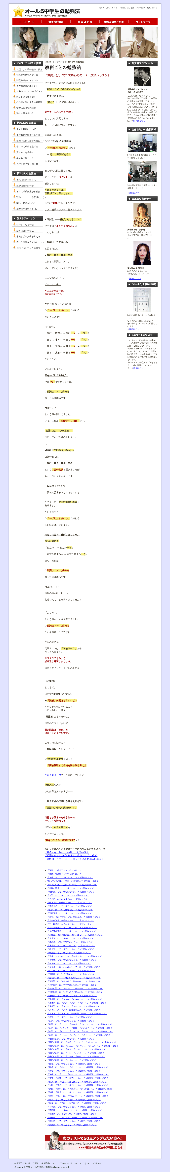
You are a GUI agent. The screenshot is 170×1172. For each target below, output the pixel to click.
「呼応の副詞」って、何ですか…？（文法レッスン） (71, 1039)
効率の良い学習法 (25, 230)
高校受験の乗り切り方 (27, 164)
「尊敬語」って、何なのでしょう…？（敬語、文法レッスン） (75, 1110)
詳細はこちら (135, 193)
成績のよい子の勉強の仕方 (29, 69)
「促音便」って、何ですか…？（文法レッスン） (69, 963)
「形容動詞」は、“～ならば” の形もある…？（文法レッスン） (75, 988)
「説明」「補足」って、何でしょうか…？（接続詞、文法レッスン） (78, 1092)
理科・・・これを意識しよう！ (31, 197)
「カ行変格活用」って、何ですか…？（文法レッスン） (72, 927)
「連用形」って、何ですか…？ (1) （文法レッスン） (71, 942)
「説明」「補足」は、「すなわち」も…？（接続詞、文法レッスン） (78, 1096)
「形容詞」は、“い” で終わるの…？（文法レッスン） (71, 974)
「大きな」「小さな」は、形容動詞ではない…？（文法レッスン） (77, 1013)
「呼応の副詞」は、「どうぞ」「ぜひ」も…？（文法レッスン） (76, 1056)
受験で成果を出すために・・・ (31, 141)
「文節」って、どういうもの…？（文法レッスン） (70, 877)
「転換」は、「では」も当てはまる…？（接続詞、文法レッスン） (77, 1103)
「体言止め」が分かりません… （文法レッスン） (69, 902)
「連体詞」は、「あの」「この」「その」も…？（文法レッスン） (77, 1003)
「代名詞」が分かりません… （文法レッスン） (68, 899)
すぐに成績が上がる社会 (28, 191)
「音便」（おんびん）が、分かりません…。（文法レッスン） (75, 956)
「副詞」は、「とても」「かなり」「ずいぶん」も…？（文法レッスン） (80, 1024)
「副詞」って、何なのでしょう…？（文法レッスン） (71, 1021)
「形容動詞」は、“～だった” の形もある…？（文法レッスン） (75, 992)
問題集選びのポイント (27, 80)
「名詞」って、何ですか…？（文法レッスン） (68, 895)
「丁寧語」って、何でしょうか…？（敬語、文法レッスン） (74, 1107)
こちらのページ (53, 775)
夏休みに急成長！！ (26, 152)
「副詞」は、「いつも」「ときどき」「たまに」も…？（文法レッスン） (80, 1031)
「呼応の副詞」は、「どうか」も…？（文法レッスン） (72, 1060)
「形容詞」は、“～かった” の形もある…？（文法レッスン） (74, 981)
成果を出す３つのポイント (29, 91)
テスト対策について (26, 129)
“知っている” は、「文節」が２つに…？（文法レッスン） (73, 881)
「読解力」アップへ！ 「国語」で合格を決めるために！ (74, 858)
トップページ (59, 62)
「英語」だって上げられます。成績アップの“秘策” (71, 855)
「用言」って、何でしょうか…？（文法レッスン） (70, 1017)
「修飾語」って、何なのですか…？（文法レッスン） (71, 892)
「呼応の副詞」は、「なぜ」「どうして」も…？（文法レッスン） (77, 1049)
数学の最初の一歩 (25, 185)
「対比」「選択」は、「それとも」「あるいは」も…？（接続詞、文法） (80, 1089)
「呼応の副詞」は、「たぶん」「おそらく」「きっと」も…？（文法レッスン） (83, 1046)
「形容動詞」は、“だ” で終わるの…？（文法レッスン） (72, 985)
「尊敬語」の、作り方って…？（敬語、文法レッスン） (72, 1114)
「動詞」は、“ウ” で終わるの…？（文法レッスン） (70, 910)
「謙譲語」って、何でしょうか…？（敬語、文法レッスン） (74, 1121)
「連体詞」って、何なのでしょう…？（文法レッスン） (72, 995)
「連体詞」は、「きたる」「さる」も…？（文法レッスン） (74, 1006)
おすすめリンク (94, 1163)
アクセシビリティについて (72, 1163)
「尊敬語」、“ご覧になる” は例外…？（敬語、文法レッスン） (75, 1117)
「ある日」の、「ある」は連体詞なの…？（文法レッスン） (74, 1010)
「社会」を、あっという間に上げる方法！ (67, 852)
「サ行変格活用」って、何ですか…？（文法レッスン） (72, 931)
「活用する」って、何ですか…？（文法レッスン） (70, 906)
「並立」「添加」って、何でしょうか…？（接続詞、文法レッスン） (78, 1078)
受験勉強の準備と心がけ (28, 135)
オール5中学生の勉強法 (41, 1167)
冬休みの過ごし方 (25, 158)
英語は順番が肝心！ (26, 203)
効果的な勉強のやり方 (27, 75)
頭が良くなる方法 (25, 225)
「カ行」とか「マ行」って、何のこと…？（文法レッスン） (74, 917)
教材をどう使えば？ (26, 97)
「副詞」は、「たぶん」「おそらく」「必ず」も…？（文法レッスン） (79, 1035)
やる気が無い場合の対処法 (29, 102)
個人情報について (49, 1163)
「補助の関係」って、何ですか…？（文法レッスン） (71, 888)
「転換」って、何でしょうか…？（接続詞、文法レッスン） (74, 1100)
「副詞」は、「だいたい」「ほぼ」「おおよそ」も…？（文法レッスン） (80, 1028)
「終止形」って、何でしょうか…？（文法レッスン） (71, 949)
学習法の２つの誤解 (26, 108)
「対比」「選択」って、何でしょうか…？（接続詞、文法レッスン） (78, 1085)
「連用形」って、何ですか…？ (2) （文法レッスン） (71, 945)
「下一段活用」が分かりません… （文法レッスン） (70, 924)
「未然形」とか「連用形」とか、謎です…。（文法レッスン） (75, 935)
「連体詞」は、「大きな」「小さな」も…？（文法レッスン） (75, 999)
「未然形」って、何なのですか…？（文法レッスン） (71, 938)
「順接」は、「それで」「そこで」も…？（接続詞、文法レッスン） (78, 1067)
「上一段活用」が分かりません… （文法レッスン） (70, 920)
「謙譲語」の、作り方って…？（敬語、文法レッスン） (72, 1125)
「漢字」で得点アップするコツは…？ (64, 870)
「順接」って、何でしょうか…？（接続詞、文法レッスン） (74, 1064)
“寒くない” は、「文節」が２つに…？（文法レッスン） (72, 884)
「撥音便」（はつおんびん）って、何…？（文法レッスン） (74, 967)
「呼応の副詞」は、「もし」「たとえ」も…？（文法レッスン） (76, 1053)
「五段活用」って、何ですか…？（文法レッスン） (70, 913)
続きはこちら (139, 121)
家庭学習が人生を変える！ (29, 236)
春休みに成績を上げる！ (28, 146)
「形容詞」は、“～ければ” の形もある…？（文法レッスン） (74, 978)
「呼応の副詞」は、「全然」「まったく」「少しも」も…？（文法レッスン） (82, 1042)
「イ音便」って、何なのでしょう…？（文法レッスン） (72, 960)
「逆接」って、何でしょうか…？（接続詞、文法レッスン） (74, 1071)
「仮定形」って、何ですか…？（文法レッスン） (69, 953)
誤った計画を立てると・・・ (30, 242)
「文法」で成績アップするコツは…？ (64, 874)
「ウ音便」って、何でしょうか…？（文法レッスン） (71, 970)
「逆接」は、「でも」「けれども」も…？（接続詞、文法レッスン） (78, 1074)
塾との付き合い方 (25, 113)
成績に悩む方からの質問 (28, 248)
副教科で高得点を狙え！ (28, 209)
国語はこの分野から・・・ (29, 180)
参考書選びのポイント (27, 86)
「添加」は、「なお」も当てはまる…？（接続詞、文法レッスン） (77, 1082)
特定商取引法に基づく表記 (26, 1163)
